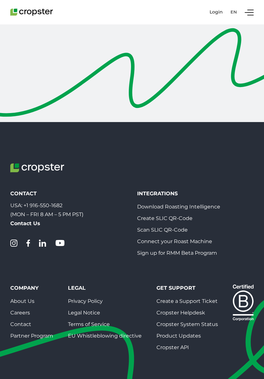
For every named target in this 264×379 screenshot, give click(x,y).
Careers (20, 313)
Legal (77, 288)
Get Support (175, 288)
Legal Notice (84, 313)
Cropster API (172, 347)
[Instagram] (13, 243)
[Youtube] (60, 243)
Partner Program (31, 336)
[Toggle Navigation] (249, 12)
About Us (22, 301)
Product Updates (178, 336)
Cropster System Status (187, 324)
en (234, 11)
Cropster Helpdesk (180, 313)
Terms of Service (89, 324)
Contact (20, 324)
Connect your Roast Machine (174, 241)
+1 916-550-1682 (43, 205)
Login (216, 12)
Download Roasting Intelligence (178, 207)
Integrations (157, 193)
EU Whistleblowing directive (105, 336)
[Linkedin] (42, 243)
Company (24, 288)
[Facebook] (28, 243)
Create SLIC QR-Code (165, 218)
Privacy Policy (85, 301)
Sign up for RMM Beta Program (177, 253)
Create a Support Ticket (187, 301)
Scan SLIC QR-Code (162, 230)
